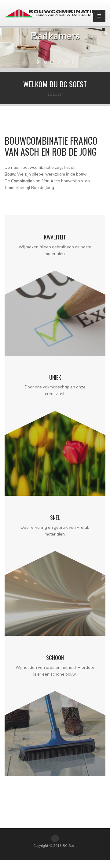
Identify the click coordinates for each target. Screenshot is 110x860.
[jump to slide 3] (58, 62)
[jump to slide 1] (46, 62)
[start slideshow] (39, 62)
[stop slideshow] (71, 62)
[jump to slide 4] (64, 62)
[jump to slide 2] (52, 62)
